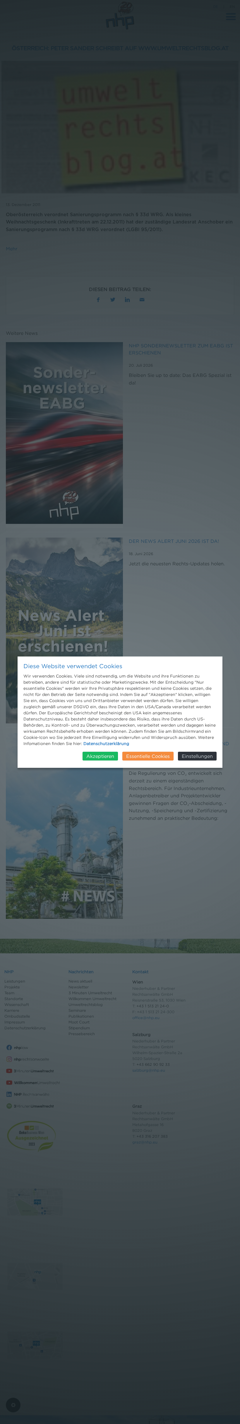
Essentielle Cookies (148, 756)
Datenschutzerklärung (106, 743)
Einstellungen (197, 756)
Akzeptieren (100, 756)
